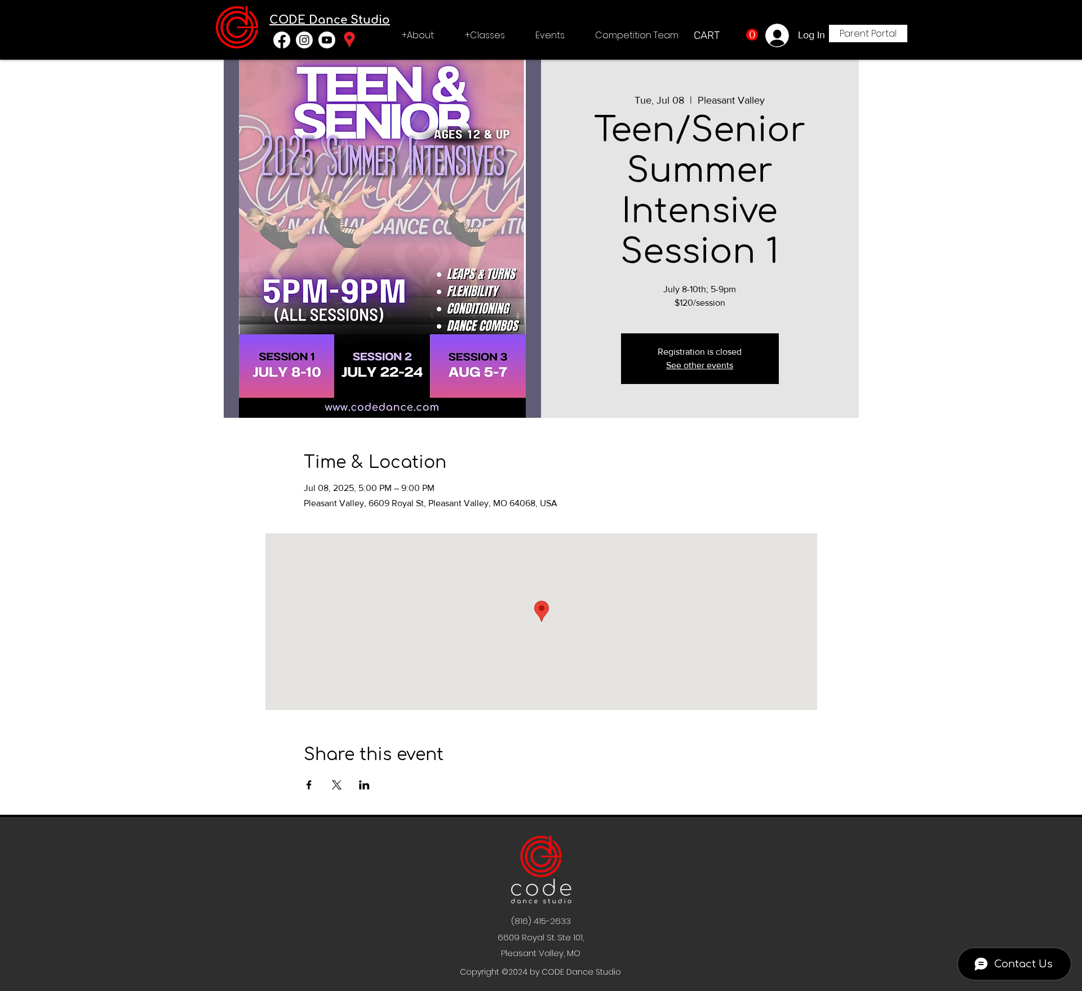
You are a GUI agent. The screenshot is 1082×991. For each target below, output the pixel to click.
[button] (417, 35)
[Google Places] (349, 40)
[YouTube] (326, 40)
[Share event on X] (336, 784)
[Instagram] (304, 40)
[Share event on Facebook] (309, 784)
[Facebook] (281, 40)
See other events (699, 365)
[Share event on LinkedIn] (364, 784)
